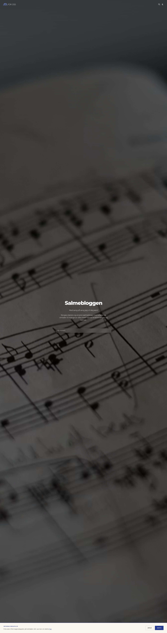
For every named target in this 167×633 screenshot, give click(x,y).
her (50, 629)
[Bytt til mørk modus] (162, 4)
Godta (159, 628)
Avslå (150, 628)
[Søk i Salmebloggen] (159, 4)
